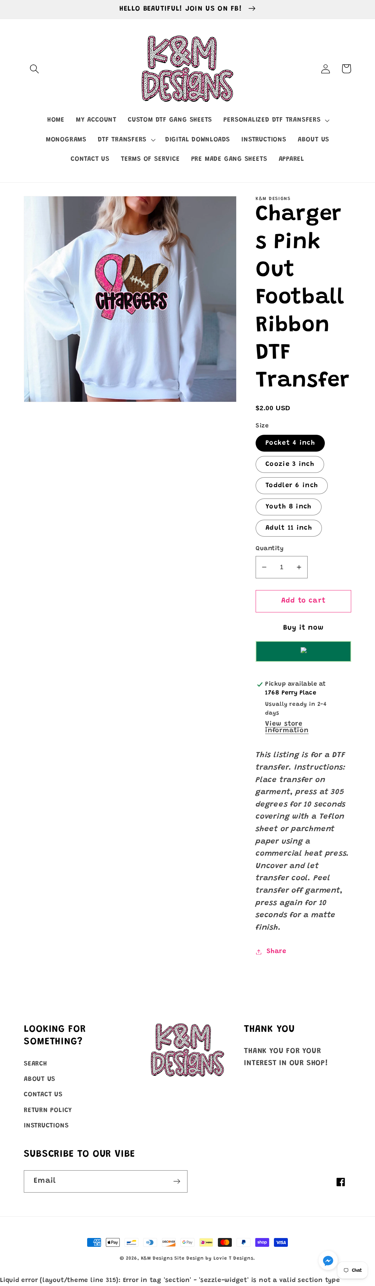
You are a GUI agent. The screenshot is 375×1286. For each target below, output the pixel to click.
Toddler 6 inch (292, 485)
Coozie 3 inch (290, 464)
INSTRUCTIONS (46, 1126)
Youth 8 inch (289, 507)
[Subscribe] (176, 1181)
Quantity (269, 549)
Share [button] (276, 951)
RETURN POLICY (48, 1110)
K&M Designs (158, 1258)
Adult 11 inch (289, 528)
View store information (287, 727)
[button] (34, 68)
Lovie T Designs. (234, 1258)
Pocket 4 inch (290, 443)
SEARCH (35, 1064)
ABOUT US (39, 1079)
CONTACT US (43, 1095)
